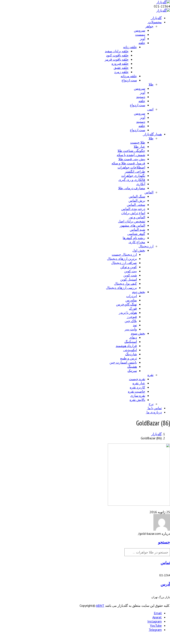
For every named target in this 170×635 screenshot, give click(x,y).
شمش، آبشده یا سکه (131, 155)
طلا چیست (137, 142)
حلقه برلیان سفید (117, 51)
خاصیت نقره (136, 391)
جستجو (164, 542)
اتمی (150, 109)
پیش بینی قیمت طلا (131, 159)
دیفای (133, 337)
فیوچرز (132, 317)
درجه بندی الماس (133, 209)
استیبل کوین (128, 279)
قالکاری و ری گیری (131, 180)
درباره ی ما (154, 412)
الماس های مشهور (132, 225)
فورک (133, 308)
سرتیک (132, 371)
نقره (150, 375)
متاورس (131, 300)
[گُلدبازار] (163, 2)
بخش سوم (138, 333)
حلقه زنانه (130, 47)
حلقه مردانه (129, 76)
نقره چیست (137, 379)
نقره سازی (137, 395)
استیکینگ (130, 341)
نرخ (151, 404)
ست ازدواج (129, 80)
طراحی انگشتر (135, 171)
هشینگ (132, 366)
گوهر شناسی (136, 234)
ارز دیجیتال (145, 246)
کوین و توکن (128, 267)
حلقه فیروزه (120, 63)
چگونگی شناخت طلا (131, 151)
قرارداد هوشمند (126, 346)
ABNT (100, 605)
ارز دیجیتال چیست (124, 254)
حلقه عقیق (121, 68)
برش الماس (137, 200)
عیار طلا (139, 146)
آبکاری (140, 184)
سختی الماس (136, 205)
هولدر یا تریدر (128, 312)
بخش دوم (138, 292)
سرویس (139, 30)
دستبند (140, 97)
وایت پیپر (131, 329)
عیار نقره (138, 383)
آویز (142, 39)
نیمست (140, 34)
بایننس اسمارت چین (123, 362)
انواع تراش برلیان (133, 213)
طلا (151, 84)
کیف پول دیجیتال (125, 283)
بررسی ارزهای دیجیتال (121, 288)
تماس (165, 562)
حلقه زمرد (121, 72)
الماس (148, 192)
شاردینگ (131, 354)
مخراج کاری (137, 242)
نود (135, 325)
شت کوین (130, 275)
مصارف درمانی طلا (131, 188)
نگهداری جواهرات (133, 175)
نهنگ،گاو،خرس (126, 304)
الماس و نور (137, 217)
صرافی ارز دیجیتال (124, 263)
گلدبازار (156, 18)
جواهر (149, 26)
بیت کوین (130, 271)
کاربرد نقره (137, 387)
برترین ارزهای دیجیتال (122, 258)
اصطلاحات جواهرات (131, 167)
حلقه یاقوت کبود (117, 55)
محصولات (155, 22)
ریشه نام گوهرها (134, 238)
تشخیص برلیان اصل (131, 221)
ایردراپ (131, 296)
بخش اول (138, 250)
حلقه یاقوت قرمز (117, 59)
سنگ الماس (137, 196)
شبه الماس (137, 229)
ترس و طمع (128, 358)
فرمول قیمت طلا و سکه (128, 163)
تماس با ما (155, 408)
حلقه (141, 43)
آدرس (165, 584)
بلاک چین (131, 321)
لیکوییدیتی (130, 350)
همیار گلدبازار (152, 134)
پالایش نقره (137, 400)
